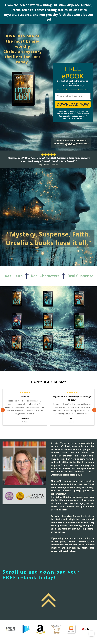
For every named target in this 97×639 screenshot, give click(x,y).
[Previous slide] (3, 410)
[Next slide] (94, 410)
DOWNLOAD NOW (73, 104)
